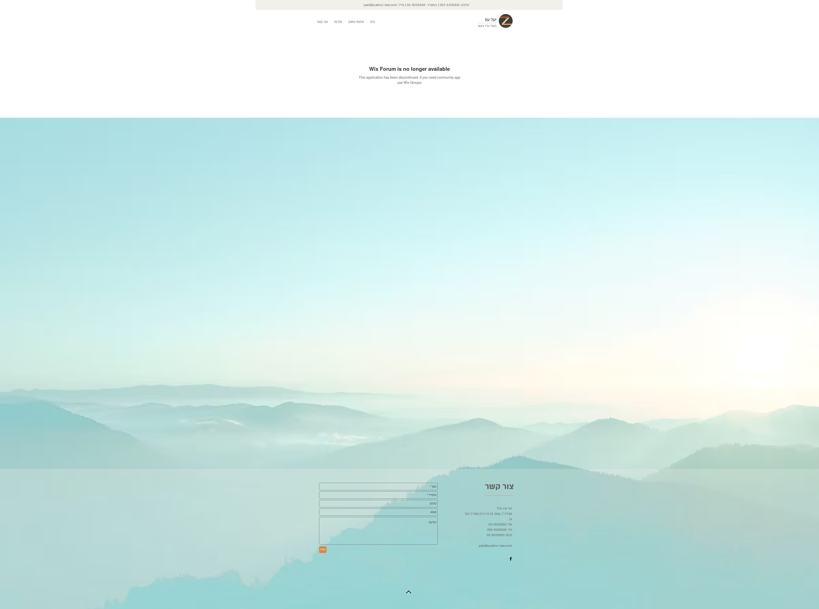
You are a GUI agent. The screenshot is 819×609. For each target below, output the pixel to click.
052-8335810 (450, 5)
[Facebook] (510, 558)
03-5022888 (416, 5)
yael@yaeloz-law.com (380, 5)
